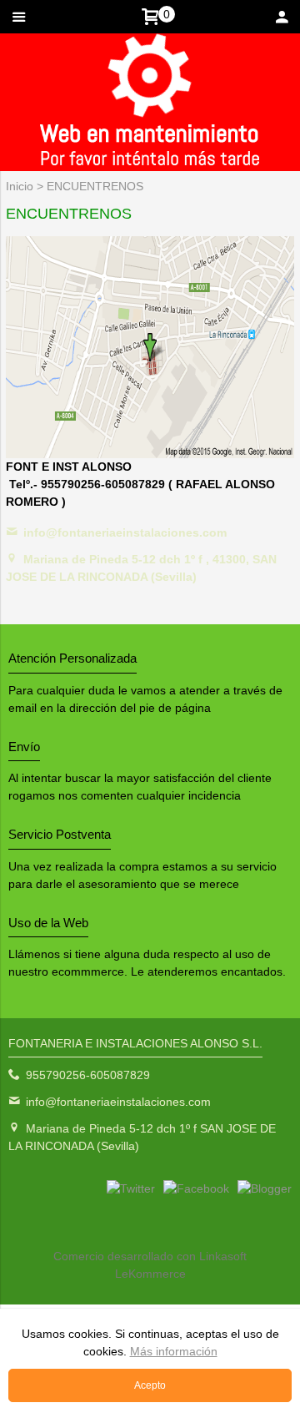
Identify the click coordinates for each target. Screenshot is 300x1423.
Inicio (19, 186)
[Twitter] (131, 1188)
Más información (174, 1351)
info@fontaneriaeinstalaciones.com (125, 532)
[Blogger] (265, 1188)
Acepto (150, 1385)
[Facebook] (196, 1188)
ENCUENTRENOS (95, 186)
